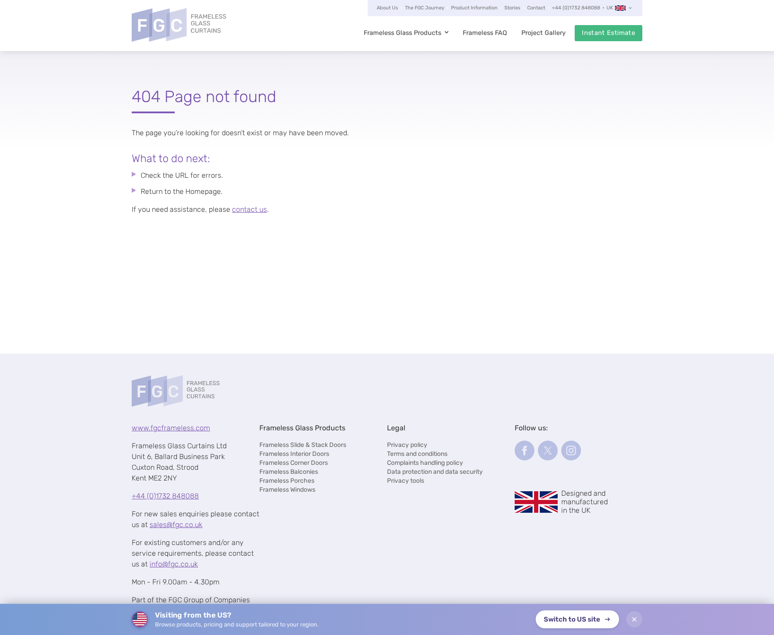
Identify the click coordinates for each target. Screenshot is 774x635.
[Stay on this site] (634, 619)
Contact (536, 8)
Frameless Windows (287, 489)
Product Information (474, 8)
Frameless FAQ (485, 33)
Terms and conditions (417, 454)
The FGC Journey (424, 8)
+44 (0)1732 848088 (576, 8)
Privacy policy (407, 445)
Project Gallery (543, 33)
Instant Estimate (608, 33)
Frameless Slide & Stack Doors (302, 445)
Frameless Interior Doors (294, 454)
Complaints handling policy (425, 463)
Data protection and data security (435, 472)
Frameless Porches (286, 481)
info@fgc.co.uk (174, 564)
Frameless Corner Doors (293, 463)
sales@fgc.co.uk (176, 524)
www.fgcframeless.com (171, 428)
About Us (387, 8)
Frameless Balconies (288, 472)
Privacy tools (405, 481)
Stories (512, 8)
